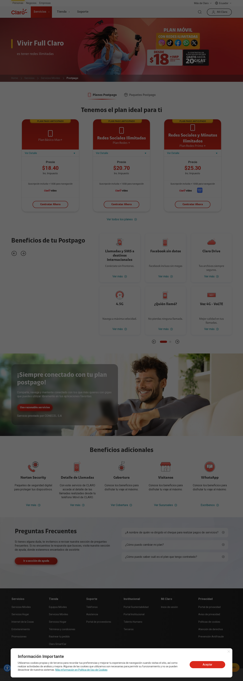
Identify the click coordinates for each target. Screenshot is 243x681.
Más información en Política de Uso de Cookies (81, 669)
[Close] (229, 651)
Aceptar (207, 664)
